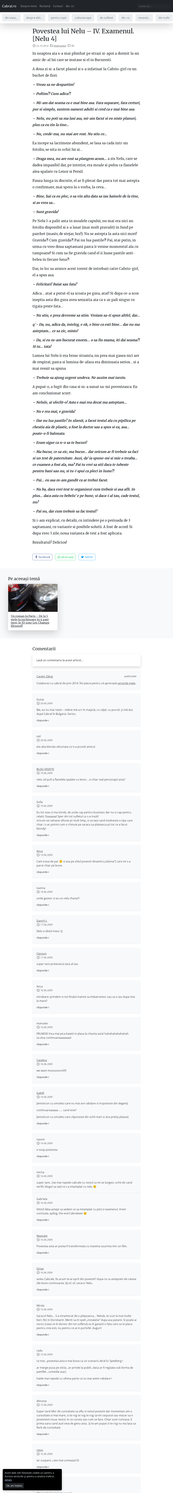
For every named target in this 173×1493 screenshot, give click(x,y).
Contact (58, 6)
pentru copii (58, 18)
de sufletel (106, 18)
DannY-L (41, 921)
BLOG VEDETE (45, 769)
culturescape (83, 18)
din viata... (11, 18)
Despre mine (28, 6)
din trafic (164, 18)
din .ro (70, 6)
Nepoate (41, 1236)
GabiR (40, 1093)
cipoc (39, 1450)
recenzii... (144, 18)
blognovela (60, 45)
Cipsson (41, 953)
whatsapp (67, 557)
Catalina (41, 1060)
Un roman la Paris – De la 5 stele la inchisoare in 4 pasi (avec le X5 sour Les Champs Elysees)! (30, 621)
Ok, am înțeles (14, 1485)
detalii (8, 1479)
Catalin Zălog (44, 676)
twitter (88, 557)
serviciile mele (126, 683)
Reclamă (45, 6)
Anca (39, 851)
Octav (40, 1269)
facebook (44, 557)
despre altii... (34, 18)
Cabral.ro (9, 6)
